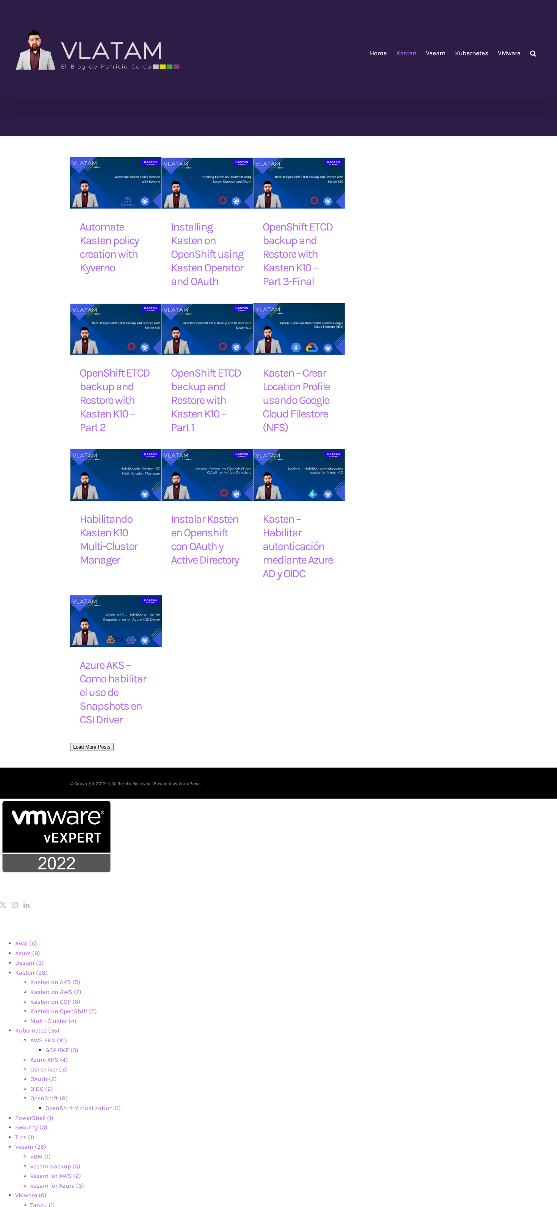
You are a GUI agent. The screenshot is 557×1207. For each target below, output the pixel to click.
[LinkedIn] (26, 905)
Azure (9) (27, 953)
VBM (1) (40, 1156)
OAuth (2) (43, 1078)
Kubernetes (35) (37, 1030)
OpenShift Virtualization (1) (83, 1108)
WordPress (189, 783)
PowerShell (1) (34, 1117)
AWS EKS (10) (48, 1040)
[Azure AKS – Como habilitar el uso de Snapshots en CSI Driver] (116, 621)
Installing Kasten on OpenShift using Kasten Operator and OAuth (207, 254)
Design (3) (29, 962)
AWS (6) (26, 943)
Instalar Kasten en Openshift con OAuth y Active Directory (205, 539)
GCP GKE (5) (61, 1050)
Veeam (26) (30, 1146)
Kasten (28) (31, 972)
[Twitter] (3, 905)
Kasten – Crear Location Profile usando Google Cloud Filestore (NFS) (296, 400)
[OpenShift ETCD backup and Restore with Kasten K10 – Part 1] (207, 329)
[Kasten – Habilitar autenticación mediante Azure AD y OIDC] (299, 475)
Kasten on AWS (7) (55, 991)
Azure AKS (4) (49, 1059)
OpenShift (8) (49, 1098)
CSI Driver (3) (48, 1069)
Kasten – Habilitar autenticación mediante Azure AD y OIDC (298, 546)
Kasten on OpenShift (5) (63, 1011)
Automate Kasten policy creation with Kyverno (109, 247)
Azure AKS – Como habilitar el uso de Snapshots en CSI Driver (113, 692)
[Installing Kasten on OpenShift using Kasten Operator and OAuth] (207, 183)
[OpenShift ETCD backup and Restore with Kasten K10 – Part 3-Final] (299, 183)
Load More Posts (92, 747)
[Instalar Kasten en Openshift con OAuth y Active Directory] (207, 475)
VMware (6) (31, 1195)
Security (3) (31, 1127)
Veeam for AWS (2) (55, 1175)
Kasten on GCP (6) (55, 1001)
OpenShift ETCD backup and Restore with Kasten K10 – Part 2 (115, 400)
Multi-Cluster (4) (53, 1021)
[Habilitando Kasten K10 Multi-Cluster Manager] (116, 475)
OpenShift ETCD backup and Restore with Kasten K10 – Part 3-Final (298, 254)
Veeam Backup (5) (55, 1166)
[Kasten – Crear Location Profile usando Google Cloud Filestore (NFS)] (299, 329)
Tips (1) (24, 1137)
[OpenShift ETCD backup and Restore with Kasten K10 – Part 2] (116, 329)
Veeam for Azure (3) (57, 1185)
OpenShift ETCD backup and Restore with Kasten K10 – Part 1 (206, 400)
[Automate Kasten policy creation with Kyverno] (116, 183)
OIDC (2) (41, 1088)
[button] (533, 53)
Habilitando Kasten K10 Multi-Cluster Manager (108, 539)
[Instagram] (15, 905)
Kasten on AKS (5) (55, 982)
